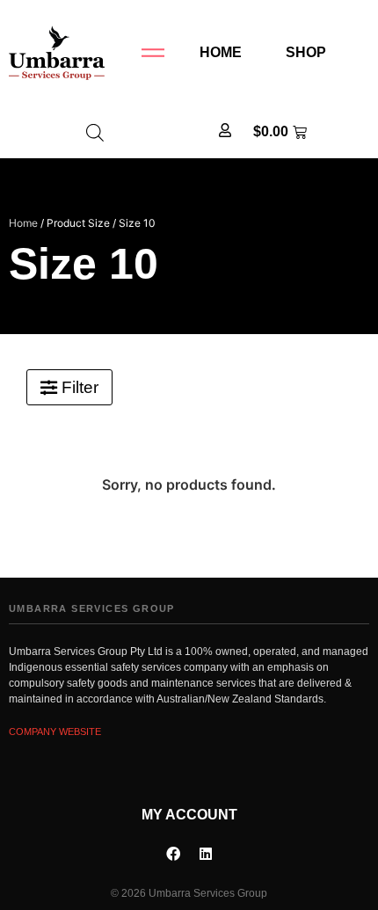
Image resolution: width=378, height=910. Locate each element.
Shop (306, 52)
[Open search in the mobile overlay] (95, 132)
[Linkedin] (206, 854)
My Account (189, 814)
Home (221, 52)
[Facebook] (173, 854)
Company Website (55, 731)
